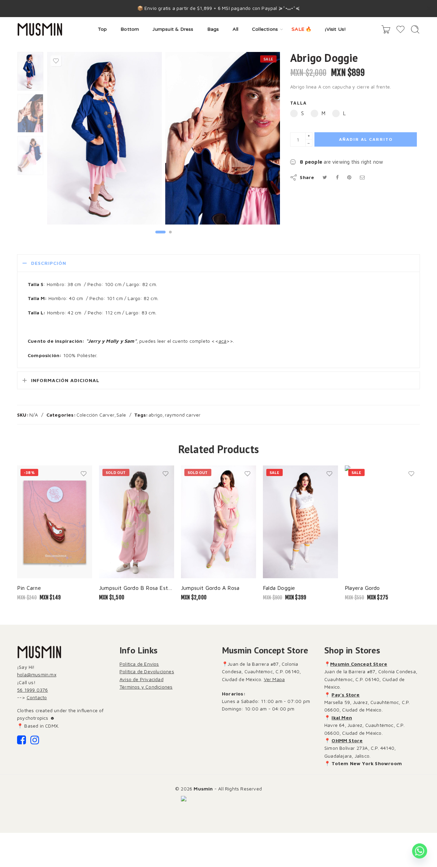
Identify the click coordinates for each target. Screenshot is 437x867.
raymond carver (183, 415)
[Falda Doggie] (300, 521)
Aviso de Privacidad (141, 679)
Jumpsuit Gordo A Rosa (210, 587)
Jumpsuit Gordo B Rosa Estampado (136, 587)
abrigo (156, 415)
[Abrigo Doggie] (30, 71)
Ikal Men (342, 717)
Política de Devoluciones (146, 671)
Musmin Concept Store (358, 664)
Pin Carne (29, 587)
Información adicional (65, 380)
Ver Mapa (274, 679)
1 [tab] (160, 237)
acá (222, 341)
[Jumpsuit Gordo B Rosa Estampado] (136, 521)
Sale (121, 415)
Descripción (48, 263)
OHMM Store (347, 740)
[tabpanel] (104, 140)
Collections (265, 29)
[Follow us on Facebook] (21, 742)
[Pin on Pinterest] (349, 177)
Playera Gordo (362, 587)
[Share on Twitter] (325, 177)
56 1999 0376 (32, 690)
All (235, 29)
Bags (213, 29)
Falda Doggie (279, 587)
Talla (298, 103)
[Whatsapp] (419, 850)
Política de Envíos (139, 664)
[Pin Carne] (54, 521)
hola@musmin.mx (36, 674)
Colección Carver (95, 415)
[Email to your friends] (362, 177)
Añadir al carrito (366, 139)
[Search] (415, 29)
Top (102, 29)
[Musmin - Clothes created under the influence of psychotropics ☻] (39, 29)
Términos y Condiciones (145, 687)
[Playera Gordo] (382, 521)
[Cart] (386, 29)
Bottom (130, 29)
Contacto (37, 697)
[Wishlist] (56, 60)
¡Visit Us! (335, 29)
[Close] (429, 8)
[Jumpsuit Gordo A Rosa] (218, 521)
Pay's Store (346, 694)
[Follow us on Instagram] (34, 742)
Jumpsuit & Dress (173, 29)
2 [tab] (170, 237)
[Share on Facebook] (337, 177)
